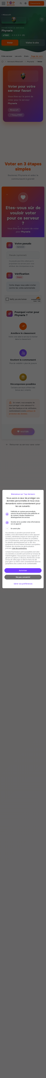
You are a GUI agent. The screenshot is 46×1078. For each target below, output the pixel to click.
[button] (23, 528)
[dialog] (23, 539)
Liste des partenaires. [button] (19, 548)
